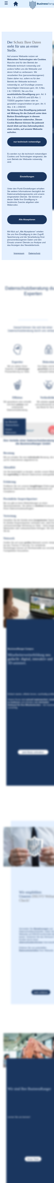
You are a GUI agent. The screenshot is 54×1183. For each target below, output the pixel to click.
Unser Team (33, 1159)
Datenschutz (34, 253)
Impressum (19, 253)
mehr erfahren (41, 992)
